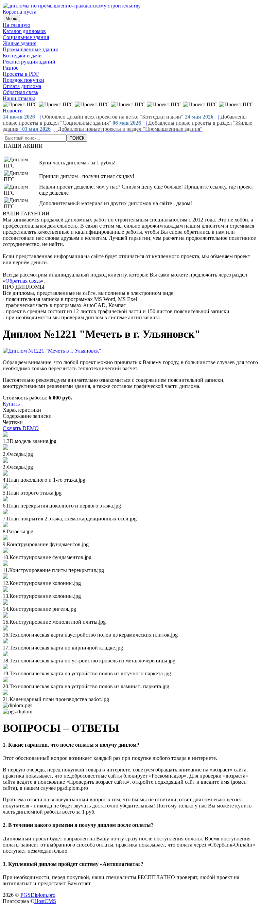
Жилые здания (19, 43)
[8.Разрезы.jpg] (5, 525)
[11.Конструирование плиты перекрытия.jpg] (5, 564)
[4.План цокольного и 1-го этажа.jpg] (5, 474)
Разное (10, 68)
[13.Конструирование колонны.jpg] (5, 590)
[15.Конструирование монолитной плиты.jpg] (5, 616)
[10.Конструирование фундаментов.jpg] (5, 551)
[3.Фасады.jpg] (5, 461)
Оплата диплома (22, 86)
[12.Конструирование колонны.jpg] (5, 577)
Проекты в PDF (21, 74)
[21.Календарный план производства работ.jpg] (5, 693)
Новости (13, 110)
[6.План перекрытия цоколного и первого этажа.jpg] (5, 499)
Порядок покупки (23, 80)
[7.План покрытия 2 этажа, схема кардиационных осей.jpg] (5, 512)
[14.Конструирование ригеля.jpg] (5, 603)
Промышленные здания (30, 49)
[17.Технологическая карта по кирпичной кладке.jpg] (5, 641)
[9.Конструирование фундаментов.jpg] (5, 538)
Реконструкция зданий (29, 62)
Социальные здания (26, 37)
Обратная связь (20, 92)
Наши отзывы (19, 98)
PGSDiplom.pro (37, 895)
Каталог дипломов (24, 31)
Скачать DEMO (21, 428)
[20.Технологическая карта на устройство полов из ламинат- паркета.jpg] (5, 680)
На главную (16, 25)
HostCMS (45, 901)
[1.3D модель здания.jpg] (5, 435)
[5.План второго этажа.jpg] (5, 487)
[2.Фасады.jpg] (5, 448)
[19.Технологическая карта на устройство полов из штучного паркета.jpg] (5, 667)
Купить (11, 404)
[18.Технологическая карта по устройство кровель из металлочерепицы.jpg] (5, 654)
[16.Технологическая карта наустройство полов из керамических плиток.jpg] (5, 629)
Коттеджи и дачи (22, 55)
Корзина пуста (19, 12)
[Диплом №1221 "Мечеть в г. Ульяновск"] (52, 351)
